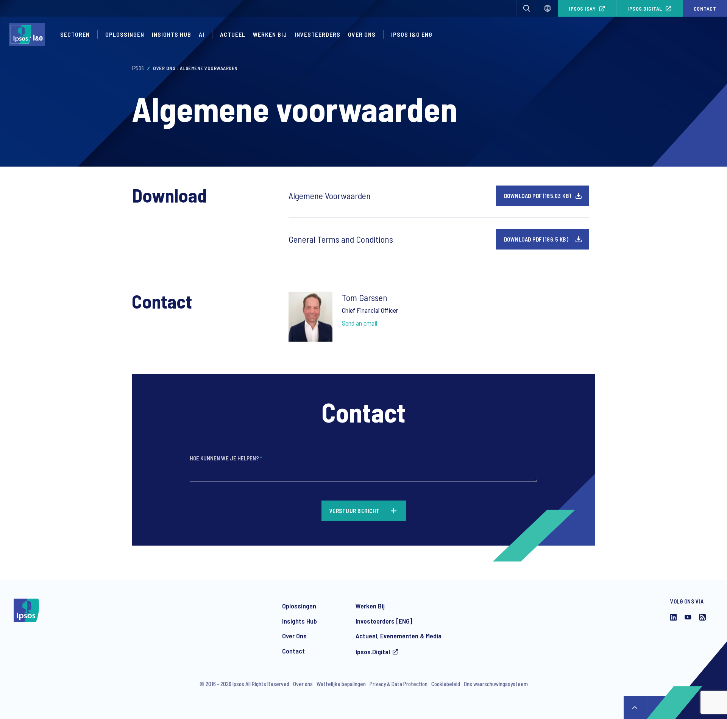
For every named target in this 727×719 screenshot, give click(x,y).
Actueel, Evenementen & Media (399, 636)
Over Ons (294, 636)
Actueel (232, 34)
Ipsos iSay (582, 8)
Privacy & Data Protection (398, 683)
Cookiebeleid (445, 683)
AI (201, 34)
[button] (526, 8)
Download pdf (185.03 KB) (537, 195)
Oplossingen (124, 34)
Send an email (359, 323)
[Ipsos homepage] (28, 34)
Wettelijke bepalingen (341, 683)
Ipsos (138, 68)
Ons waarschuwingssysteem (496, 683)
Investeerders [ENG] (384, 621)
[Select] (547, 8)
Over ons (362, 34)
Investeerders (317, 34)
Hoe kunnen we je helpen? (226, 458)
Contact (293, 651)
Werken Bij (370, 606)
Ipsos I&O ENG (411, 34)
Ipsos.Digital (644, 8)
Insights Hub (171, 34)
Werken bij (270, 34)
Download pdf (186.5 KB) (536, 239)
